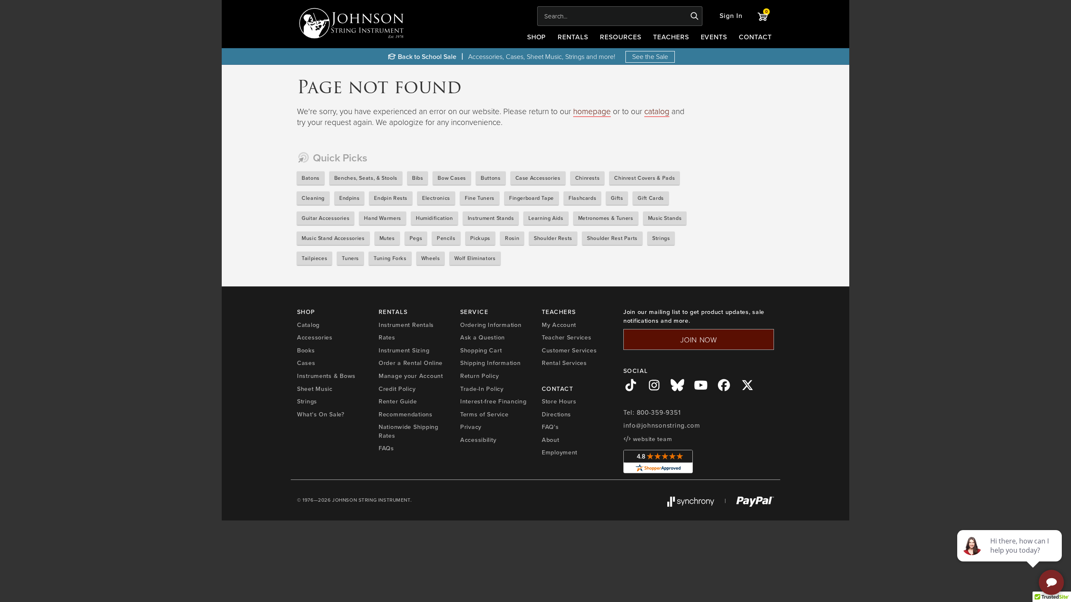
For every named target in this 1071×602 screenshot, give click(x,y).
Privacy (471, 426)
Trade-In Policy (482, 388)
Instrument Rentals (406, 324)
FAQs (386, 448)
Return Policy (479, 375)
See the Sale (650, 56)
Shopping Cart (481, 350)
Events (714, 37)
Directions (556, 414)
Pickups (480, 238)
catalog (656, 111)
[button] (731, 16)
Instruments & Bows (326, 375)
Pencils (446, 238)
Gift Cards (651, 198)
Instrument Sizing (404, 350)
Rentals (573, 37)
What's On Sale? (321, 414)
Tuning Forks (390, 258)
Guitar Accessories (325, 218)
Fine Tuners (480, 198)
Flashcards (582, 198)
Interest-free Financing (493, 401)
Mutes (387, 238)
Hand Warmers (382, 218)
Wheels (430, 258)
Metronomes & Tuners (605, 218)
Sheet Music (315, 388)
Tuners (350, 258)
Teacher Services (567, 337)
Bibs (417, 178)
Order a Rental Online (411, 362)
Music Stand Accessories (333, 238)
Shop (536, 37)
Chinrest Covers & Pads (644, 178)
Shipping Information (490, 362)
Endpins (349, 198)
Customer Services (569, 350)
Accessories (315, 337)
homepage (592, 111)
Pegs (416, 238)
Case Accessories (538, 178)
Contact (755, 37)
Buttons (490, 178)
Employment (559, 452)
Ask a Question (482, 337)
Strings (661, 238)
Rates (387, 337)
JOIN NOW (698, 339)
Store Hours (559, 401)
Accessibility (478, 439)
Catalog (308, 324)
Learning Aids (545, 218)
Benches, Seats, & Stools (365, 178)
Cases (306, 362)
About (550, 439)
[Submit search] (694, 16)
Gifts (617, 198)
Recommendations (406, 414)
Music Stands (665, 218)
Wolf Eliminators (474, 258)
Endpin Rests (390, 198)
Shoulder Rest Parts (612, 238)
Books (306, 350)
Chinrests (587, 178)
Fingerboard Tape (531, 198)
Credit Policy (397, 388)
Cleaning (313, 198)
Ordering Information (490, 324)
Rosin (512, 238)
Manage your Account (411, 375)
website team (651, 439)
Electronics (436, 198)
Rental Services (564, 362)
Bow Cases (452, 178)
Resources (620, 37)
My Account (559, 324)
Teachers (671, 37)
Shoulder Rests (553, 238)
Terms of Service (484, 414)
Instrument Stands (491, 218)
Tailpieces (314, 258)
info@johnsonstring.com (661, 425)
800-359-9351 (659, 412)
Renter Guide (398, 401)
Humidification (434, 218)
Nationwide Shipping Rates (408, 431)
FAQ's (550, 426)
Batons (311, 178)
